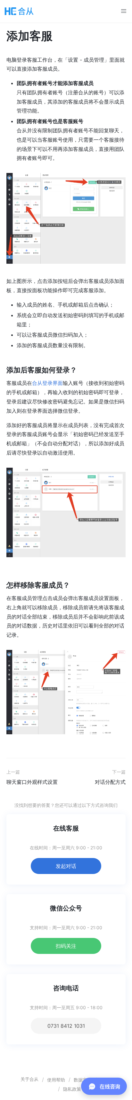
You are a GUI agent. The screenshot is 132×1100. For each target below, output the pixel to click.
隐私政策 (72, 1089)
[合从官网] (19, 11)
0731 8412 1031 (66, 1026)
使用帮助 (56, 1079)
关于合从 (29, 1079)
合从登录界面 (47, 383)
